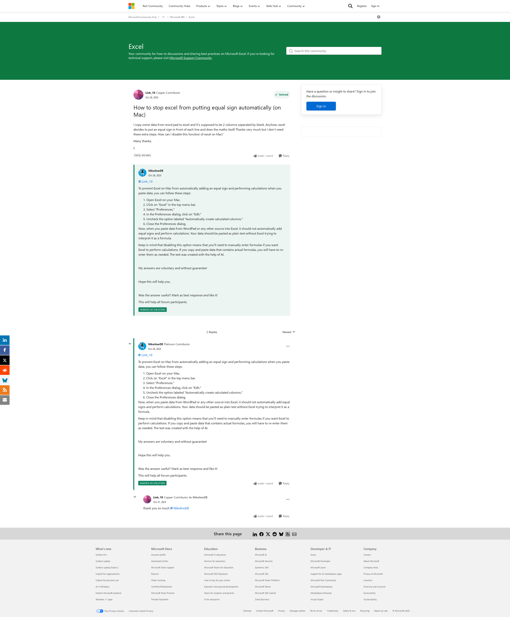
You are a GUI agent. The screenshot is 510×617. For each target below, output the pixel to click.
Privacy (281, 610)
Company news (371, 567)
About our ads (381, 610)
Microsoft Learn (318, 567)
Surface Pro (101, 554)
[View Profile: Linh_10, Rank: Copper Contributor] (138, 95)
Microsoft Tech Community (323, 580)
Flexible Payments (160, 599)
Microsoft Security (264, 561)
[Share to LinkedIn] (255, 533)
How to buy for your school (217, 580)
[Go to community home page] (131, 6)
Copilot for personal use (107, 580)
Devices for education (214, 561)
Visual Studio (317, 599)
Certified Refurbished (161, 586)
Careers (367, 554)
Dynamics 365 (262, 567)
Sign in (321, 106)
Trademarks (332, 610)
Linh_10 (150, 93)
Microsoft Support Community (191, 58)
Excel (191, 17)
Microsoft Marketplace (321, 586)
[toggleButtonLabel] (379, 17)
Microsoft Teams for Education (218, 567)
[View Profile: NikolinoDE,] (142, 173)
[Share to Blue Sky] (281, 533)
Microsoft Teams (263, 586)
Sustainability (370, 599)
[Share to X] (268, 533)
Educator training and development (221, 586)
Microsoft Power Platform (267, 580)
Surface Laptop (103, 561)
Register (362, 6)
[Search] (350, 6)
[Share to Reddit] (275, 533)
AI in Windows (102, 586)
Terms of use (316, 610)
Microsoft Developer (320, 561)
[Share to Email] (294, 533)
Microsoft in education (215, 554)
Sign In (375, 6)
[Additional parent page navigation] (163, 17)
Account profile (158, 554)
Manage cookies (297, 610)
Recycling (364, 610)
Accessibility (370, 592)
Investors (368, 580)
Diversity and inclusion (374, 586)
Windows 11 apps (104, 599)
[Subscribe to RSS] (288, 533)
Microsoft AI (261, 554)
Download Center (159, 561)
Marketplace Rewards (321, 592)
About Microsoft (371, 561)
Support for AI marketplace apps (326, 573)
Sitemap (247, 610)
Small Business (262, 599)
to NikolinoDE (198, 497)
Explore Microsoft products (109, 592)
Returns (155, 573)
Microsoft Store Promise (163, 592)
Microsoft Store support (162, 567)
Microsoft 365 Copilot (265, 592)
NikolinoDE (155, 170)
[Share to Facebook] (261, 533)
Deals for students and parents (219, 592)
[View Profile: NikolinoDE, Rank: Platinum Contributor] (142, 346)
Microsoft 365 (177, 17)
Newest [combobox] (288, 332)
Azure (313, 554)
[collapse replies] (130, 343)
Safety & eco (349, 610)
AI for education (212, 599)
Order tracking (158, 580)
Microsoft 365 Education (216, 573)
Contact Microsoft (264, 610)
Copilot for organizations (108, 573)
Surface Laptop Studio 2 (107, 567)
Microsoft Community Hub (142, 17)
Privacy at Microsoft (373, 573)
